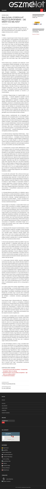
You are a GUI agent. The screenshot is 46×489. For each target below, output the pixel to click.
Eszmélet (4, 10)
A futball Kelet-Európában (9, 375)
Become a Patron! (35, 34)
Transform (8, 481)
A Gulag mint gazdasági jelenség (8, 383)
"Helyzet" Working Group (6, 452)
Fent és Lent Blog (5, 458)
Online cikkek (4, 408)
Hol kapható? (4, 405)
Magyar (3, 396)
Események (4, 410)
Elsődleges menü (44, 10)
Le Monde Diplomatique (7, 456)
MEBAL (6, 450)
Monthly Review (6, 469)
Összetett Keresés (6, 412)
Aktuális (3, 403)
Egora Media (28, 487)
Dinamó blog (8, 461)
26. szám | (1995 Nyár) (6, 387)
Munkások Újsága (6, 465)
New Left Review (6, 467)
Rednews (5, 463)
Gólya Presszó (6, 447)
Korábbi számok (5, 15)
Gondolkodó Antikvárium (7, 454)
